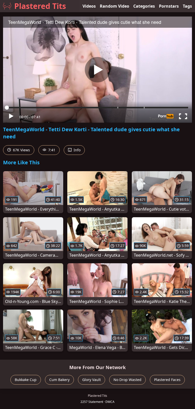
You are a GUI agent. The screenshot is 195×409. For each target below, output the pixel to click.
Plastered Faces (167, 379)
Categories (144, 6)
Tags (187, 6)
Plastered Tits (40, 6)
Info (76, 150)
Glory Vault (91, 379)
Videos (89, 6)
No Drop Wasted (127, 379)
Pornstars (169, 6)
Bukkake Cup (26, 379)
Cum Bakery (59, 379)
